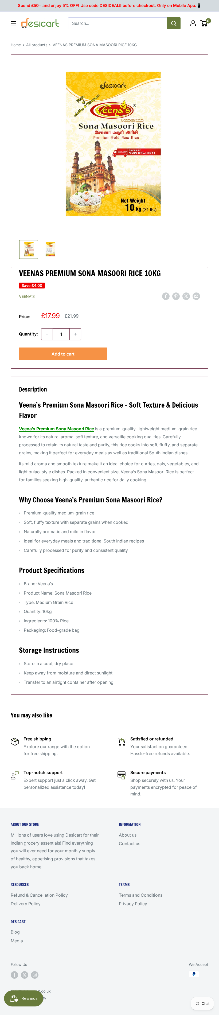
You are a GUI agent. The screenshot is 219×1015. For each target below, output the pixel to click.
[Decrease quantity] (47, 334)
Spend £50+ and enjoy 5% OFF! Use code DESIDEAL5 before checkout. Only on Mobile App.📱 (109, 5)
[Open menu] (13, 23)
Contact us (129, 843)
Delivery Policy (26, 903)
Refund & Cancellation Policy (39, 895)
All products (36, 44)
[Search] (174, 23)
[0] (204, 23)
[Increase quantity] (75, 334)
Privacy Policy (133, 903)
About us (127, 835)
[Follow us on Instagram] (34, 974)
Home (16, 44)
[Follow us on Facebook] (14, 974)
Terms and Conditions (140, 895)
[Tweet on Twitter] (186, 296)
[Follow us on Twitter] (24, 974)
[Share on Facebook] (166, 296)
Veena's (27, 296)
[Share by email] (196, 296)
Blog (15, 932)
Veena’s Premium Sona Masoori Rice (56, 428)
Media (17, 940)
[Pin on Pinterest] (176, 296)
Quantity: (28, 334)
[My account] (193, 23)
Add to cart (63, 354)
